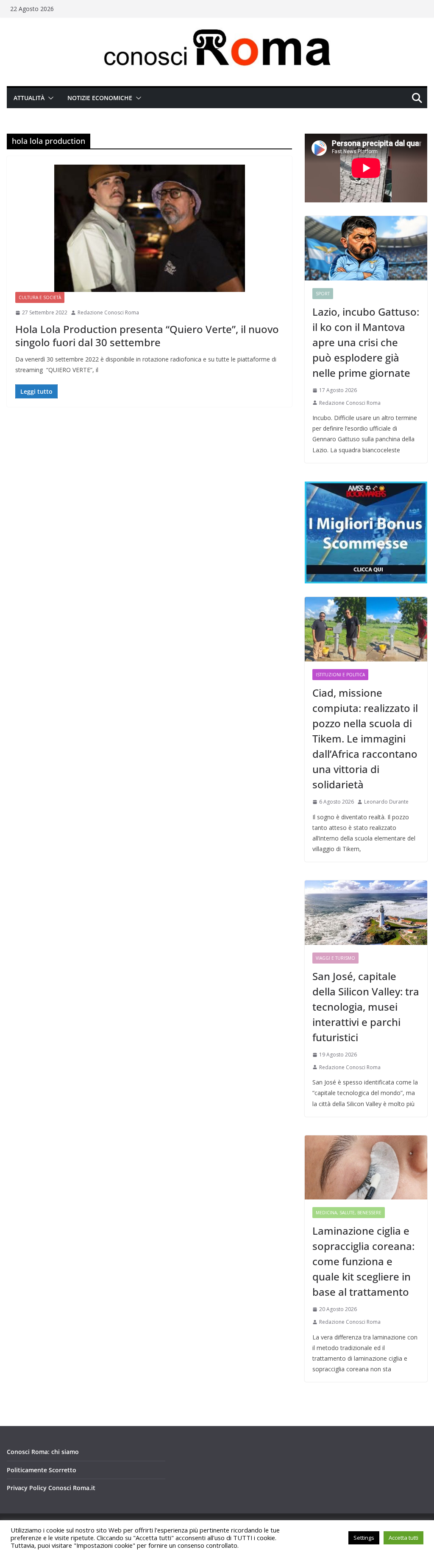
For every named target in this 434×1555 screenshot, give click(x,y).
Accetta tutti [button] (403, 1537)
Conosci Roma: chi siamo (43, 1452)
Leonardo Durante (386, 801)
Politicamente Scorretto (41, 1470)
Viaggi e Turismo (335, 958)
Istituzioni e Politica (340, 675)
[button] (49, 98)
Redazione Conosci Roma (108, 312)
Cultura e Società (40, 297)
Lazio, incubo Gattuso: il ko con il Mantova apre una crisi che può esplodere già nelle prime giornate (365, 342)
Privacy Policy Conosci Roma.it (51, 1488)
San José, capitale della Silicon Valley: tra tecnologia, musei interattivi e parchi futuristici (365, 1006)
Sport (323, 294)
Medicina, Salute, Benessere (348, 1213)
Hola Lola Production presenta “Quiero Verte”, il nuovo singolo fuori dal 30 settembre (147, 335)
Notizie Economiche (99, 98)
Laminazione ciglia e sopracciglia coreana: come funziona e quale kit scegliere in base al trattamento (363, 1261)
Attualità (29, 98)
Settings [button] (363, 1537)
